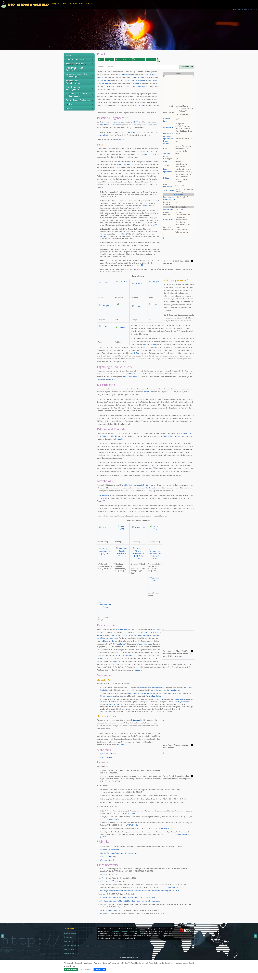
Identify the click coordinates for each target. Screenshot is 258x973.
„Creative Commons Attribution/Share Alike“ (123, 931)
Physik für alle (69, 953)
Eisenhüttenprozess (156, 688)
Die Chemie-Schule (28, 4)
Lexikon (69, 104)
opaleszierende (179, 699)
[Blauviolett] (121, 287)
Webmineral (104, 860)
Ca (114, 635)
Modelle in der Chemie (76, 64)
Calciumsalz (148, 75)
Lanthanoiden (119, 122)
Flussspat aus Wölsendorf (109, 850)
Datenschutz (68, 941)
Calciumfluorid (126, 75)
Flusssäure (101, 77)
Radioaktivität (168, 220)
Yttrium (123, 234)
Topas (190, 433)
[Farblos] (122, 331)
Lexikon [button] (88, 4)
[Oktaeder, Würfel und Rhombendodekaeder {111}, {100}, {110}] (138, 553)
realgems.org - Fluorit (109, 910)
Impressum (68, 937)
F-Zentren (137, 353)
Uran (144, 344)
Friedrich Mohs (143, 374)
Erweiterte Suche (187, 67)
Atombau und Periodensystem (73, 82)
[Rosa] (105, 331)
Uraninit (139, 670)
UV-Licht (102, 125)
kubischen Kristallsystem (136, 80)
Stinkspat (143, 154)
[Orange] (138, 309)
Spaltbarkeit (167, 172)
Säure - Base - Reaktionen (78, 100)
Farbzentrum (104, 236)
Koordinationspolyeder (123, 655)
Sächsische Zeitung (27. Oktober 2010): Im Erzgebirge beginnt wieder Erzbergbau (130, 901)
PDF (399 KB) (133, 825)
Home (68, 55)
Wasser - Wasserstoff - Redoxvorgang (76, 75)
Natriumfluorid (114, 704)
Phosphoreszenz (151, 125)
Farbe (165, 148)
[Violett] (105, 287)
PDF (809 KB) (131, 813)
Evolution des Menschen (73, 945)
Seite (118, 933)
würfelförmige (128, 485)
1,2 (106, 868)
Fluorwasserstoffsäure (142, 693)
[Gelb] (122, 309)
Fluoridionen (120, 644)
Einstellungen (100, 969)
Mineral (101, 60)
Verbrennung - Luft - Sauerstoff (75, 69)
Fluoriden (169, 693)
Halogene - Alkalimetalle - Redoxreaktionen (77, 95)
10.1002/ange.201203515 (175, 887)
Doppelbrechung (169, 199)
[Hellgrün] (105, 309)
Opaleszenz (101, 380)
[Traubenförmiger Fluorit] (105, 607)
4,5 (113, 881)
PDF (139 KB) (164, 828)
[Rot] (155, 309)
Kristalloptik (178, 194)
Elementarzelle (108, 641)
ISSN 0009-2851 (113, 819)
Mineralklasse (168, 127)
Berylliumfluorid (183, 702)
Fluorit (134, 929)
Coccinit (146, 392)
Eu (136, 122)
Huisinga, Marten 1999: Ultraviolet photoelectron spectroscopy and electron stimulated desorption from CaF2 (140, 891)
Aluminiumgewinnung (171, 690)
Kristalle (136, 83)
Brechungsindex (169, 197)
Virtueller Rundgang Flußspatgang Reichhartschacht (119, 853)
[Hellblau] (138, 287)
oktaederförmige (143, 485)
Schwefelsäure (131, 132)
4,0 (102, 881)
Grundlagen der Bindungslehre (73, 88)
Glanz (165, 161)
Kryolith (156, 690)
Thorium (153, 344)
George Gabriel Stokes (130, 377)
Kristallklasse (168, 136)
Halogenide (109, 60)
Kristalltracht (104, 495)
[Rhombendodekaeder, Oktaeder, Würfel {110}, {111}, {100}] (155, 554)
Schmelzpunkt (168, 210)
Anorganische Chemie (59, 4)
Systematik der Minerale (108, 754)
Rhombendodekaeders (153, 488)
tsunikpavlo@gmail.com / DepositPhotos (247, 9)
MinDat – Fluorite (106, 856)
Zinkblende (116, 436)
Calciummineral (139, 60)
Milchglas (160, 699)
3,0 (102, 877)
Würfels (115, 661)
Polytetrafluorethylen (153, 696)
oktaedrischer (111, 86)
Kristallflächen (168, 187)
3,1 (104, 877)
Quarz (185, 433)
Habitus (166, 178)
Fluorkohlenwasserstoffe (109, 696)
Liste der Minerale (106, 757)
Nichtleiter (118, 140)
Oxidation (145, 206)
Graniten (166, 436)
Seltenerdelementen (124, 164)
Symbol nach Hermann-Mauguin (168, 141)
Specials (69, 108)
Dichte (165, 159)
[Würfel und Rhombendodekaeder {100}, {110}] (105, 553)
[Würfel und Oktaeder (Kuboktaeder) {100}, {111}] (121, 553)
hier (141, 933)
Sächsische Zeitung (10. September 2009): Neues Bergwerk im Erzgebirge (128, 897)
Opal (111, 380)
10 (104, 500)
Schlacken (143, 688)
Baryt (180, 433)
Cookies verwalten (71, 933)
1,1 (104, 868)
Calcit (99, 436)
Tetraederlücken (144, 644)
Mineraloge (133, 374)
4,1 (104, 881)
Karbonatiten (174, 436)
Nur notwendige (85, 969)
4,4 (111, 881)
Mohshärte (167, 156)
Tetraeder (103, 658)
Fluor (129, 693)
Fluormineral (151, 60)
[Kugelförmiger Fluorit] (155, 582)
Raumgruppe (142, 632)
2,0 (102, 874)
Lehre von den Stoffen (76, 59)
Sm (156, 201)
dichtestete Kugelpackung (139, 635)
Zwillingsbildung (169, 190)
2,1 (104, 874)
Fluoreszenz (115, 125)
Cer (134, 234)
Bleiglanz (105, 436)
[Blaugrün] (155, 287)
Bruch (165, 169)
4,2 (106, 881)
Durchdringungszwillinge (139, 86)
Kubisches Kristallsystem (124, 60)
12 (105, 744)
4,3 (108, 881)
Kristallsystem (168, 133)
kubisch (127, 635)
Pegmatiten (119, 439)
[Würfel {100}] (105, 531)
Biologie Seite (69, 949)
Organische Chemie (76, 4)
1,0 (102, 868)
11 (109, 728)
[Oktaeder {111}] (138, 531)
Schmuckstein (138, 720)
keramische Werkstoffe (108, 702)
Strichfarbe (167, 153)
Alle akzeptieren (71, 969)
